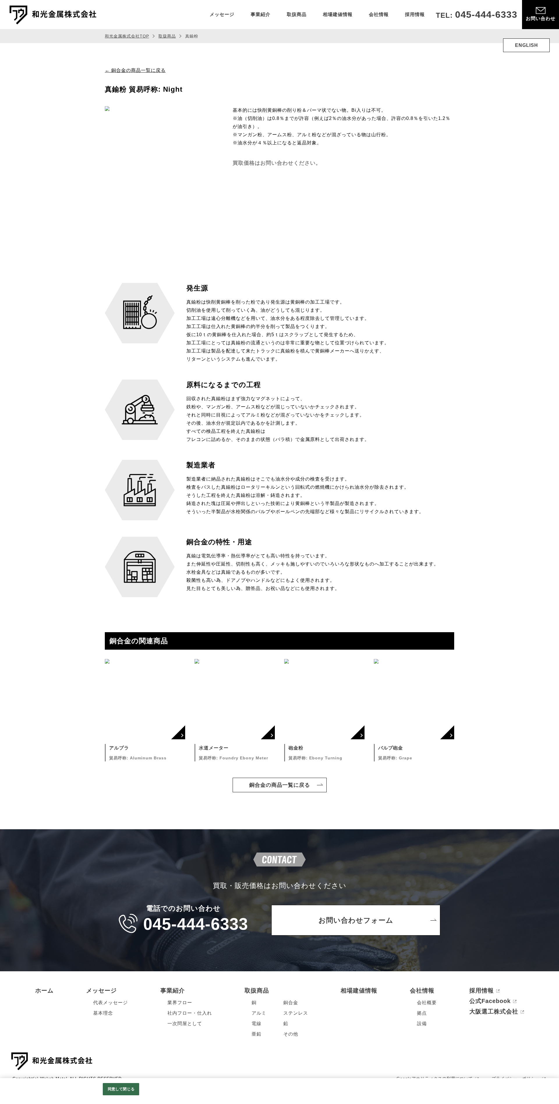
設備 (422, 1023)
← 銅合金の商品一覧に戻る (135, 70)
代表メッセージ (110, 1002)
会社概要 (427, 1002)
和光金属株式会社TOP (127, 36)
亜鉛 (256, 1034)
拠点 (422, 1013)
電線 (256, 1023)
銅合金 (290, 1002)
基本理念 (103, 1013)
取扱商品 (167, 36)
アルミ (259, 1013)
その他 (290, 1034)
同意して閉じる (121, 1089)
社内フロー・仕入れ (189, 1013)
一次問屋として (184, 1023)
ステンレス (295, 1013)
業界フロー (179, 1002)
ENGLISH (526, 45)
